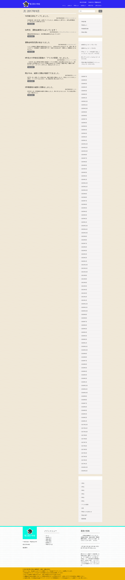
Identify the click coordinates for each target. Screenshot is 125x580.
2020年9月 (84, 314)
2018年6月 (84, 406)
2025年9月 (84, 112)
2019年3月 (84, 375)
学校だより (76, 5)
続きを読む (30, 23)
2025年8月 (84, 115)
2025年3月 (84, 133)
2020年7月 (84, 321)
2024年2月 (84, 176)
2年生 (82, 486)
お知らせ (70, 5)
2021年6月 (84, 282)
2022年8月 (84, 240)
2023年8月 (84, 197)
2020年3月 (84, 335)
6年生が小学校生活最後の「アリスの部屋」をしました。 (47, 58)
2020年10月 (84, 311)
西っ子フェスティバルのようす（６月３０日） (90, 57)
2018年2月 (84, 417)
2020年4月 (84, 332)
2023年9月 (84, 193)
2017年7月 (84, 442)
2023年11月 (84, 186)
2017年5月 (84, 449)
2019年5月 (84, 367)
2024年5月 (84, 165)
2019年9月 (84, 353)
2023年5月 (84, 208)
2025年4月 (84, 129)
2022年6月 (84, 247)
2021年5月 (84, 286)
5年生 (82, 497)
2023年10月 (84, 190)
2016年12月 (84, 467)
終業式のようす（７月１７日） (89, 44)
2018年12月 (84, 385)
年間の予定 (90, 5)
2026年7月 (84, 76)
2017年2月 (84, 460)
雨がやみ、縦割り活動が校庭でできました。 (43, 73)
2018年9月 (84, 396)
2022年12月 (84, 225)
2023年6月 (84, 204)
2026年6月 (84, 80)
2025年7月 (84, 119)
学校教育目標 (84, 28)
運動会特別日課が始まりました (37, 42)
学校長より (84, 25)
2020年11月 (84, 307)
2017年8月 (84, 438)
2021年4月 (84, 289)
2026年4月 (84, 87)
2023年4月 (84, 211)
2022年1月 (84, 261)
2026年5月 (84, 83)
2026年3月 (84, 90)
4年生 (64, 32)
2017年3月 (84, 456)
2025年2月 (84, 137)
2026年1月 (84, 97)
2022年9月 (84, 236)
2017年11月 (84, 428)
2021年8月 (84, 279)
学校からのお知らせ (71, 18)
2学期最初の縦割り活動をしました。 (39, 87)
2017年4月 (84, 453)
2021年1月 (84, 300)
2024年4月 (84, 168)
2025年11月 (84, 105)
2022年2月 (84, 257)
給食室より (83, 5)
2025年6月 (84, 122)
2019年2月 (84, 378)
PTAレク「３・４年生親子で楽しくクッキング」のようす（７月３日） (90, 52)
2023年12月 (84, 183)
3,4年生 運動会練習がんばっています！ (41, 30)
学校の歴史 (84, 32)
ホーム (64, 5)
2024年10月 (84, 151)
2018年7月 (84, 403)
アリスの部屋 (72, 60)
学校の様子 (73, 44)
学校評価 (83, 21)
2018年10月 (84, 392)
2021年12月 (84, 264)
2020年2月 (84, 339)
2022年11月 (84, 229)
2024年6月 (84, 161)
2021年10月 (84, 271)
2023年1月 (84, 222)
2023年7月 (84, 200)
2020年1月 (84, 343)
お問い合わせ (98, 5)
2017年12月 (84, 424)
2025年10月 (84, 108)
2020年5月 (84, 328)
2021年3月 (84, 293)
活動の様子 (48, 539)
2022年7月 (84, 243)
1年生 (82, 483)
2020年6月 (84, 325)
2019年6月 (84, 364)
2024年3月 (84, 172)
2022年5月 (84, 250)
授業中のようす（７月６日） (88, 48)
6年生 (67, 60)
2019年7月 (84, 360)
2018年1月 (84, 421)
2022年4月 (84, 254)
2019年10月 (84, 350)
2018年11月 (84, 389)
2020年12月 (84, 303)
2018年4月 (84, 414)
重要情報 (83, 518)
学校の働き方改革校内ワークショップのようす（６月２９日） (90, 63)
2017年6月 (84, 446)
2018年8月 (84, 399)
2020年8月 (84, 318)
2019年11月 (84, 346)
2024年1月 (84, 179)
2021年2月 (84, 296)
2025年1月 (84, 140)
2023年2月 (84, 218)
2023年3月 (84, 215)
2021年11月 (84, 268)
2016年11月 (84, 470)
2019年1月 (84, 382)
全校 (69, 44)
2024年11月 (84, 147)
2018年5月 (84, 410)
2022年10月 (84, 232)
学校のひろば (49, 544)
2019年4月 (84, 371)
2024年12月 (84, 144)
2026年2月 (84, 94)
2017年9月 (84, 435)
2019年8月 (84, 357)
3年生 (60, 32)
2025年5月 (84, 126)
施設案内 (25, 547)
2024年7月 (84, 158)
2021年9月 (84, 275)
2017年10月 (84, 431)
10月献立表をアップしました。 (37, 16)
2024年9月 (84, 154)
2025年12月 (84, 101)
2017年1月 (84, 463)
